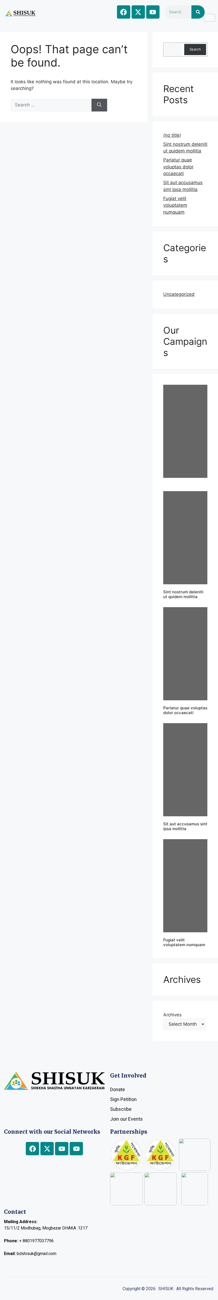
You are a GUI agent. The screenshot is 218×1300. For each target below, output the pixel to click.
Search (195, 49)
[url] (185, 431)
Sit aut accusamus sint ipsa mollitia (185, 826)
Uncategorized (179, 294)
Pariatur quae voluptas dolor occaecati (178, 166)
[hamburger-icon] (209, 18)
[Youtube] (153, 12)
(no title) (172, 135)
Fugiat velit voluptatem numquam (175, 205)
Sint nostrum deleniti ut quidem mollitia (183, 594)
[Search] (198, 12)
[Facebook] (123, 12)
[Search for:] (51, 104)
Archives (172, 1014)
